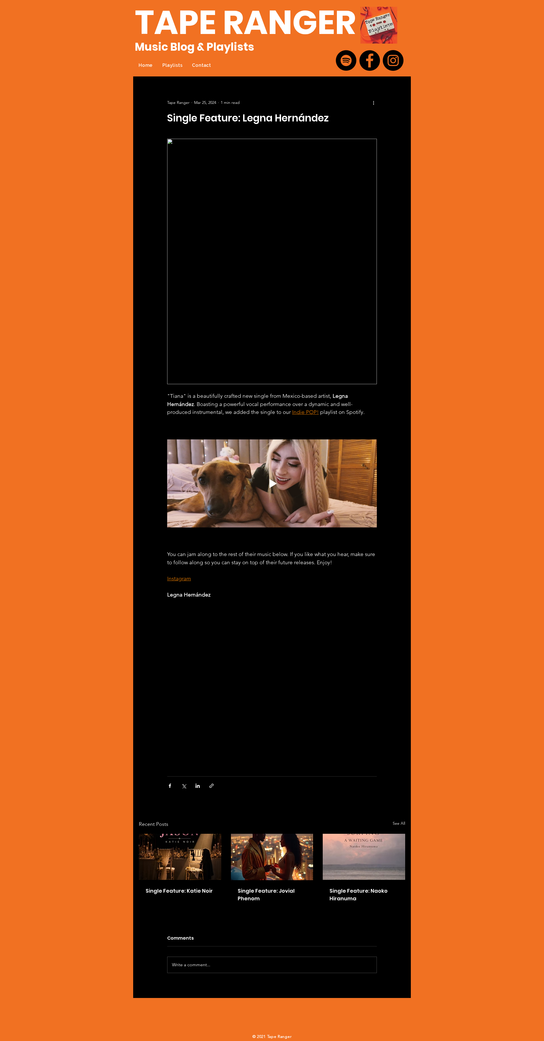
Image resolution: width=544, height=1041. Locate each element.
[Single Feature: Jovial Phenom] (272, 857)
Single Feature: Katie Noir (179, 890)
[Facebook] (369, 60)
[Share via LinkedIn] (197, 785)
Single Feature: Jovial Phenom (266, 894)
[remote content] (272, 685)
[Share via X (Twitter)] (183, 785)
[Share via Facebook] (170, 785)
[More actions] (373, 102)
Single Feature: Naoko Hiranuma (359, 894)
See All (399, 823)
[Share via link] (211, 785)
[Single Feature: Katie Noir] (180, 857)
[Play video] (272, 483)
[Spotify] (346, 60)
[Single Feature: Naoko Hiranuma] (364, 857)
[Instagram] (393, 60)
